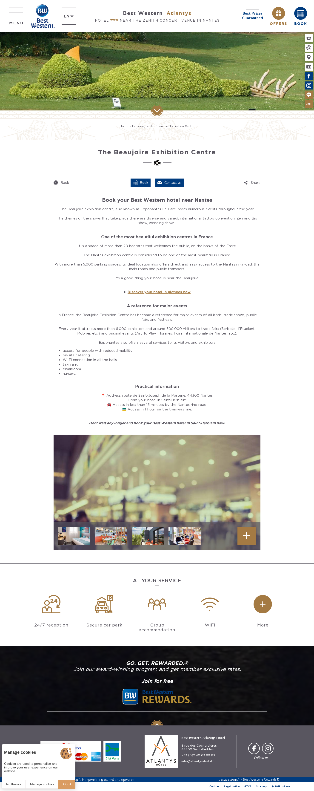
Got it (67, 784)
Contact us (172, 183)
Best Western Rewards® (261, 779)
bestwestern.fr (229, 779)
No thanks (13, 784)
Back (64, 183)
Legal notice (232, 786)
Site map (261, 786)
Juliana (285, 786)
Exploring (139, 126)
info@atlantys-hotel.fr (198, 761)
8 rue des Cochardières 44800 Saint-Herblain (199, 747)
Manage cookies (42, 784)
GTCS (247, 786)
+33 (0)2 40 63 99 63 (198, 755)
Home (124, 126)
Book (144, 183)
